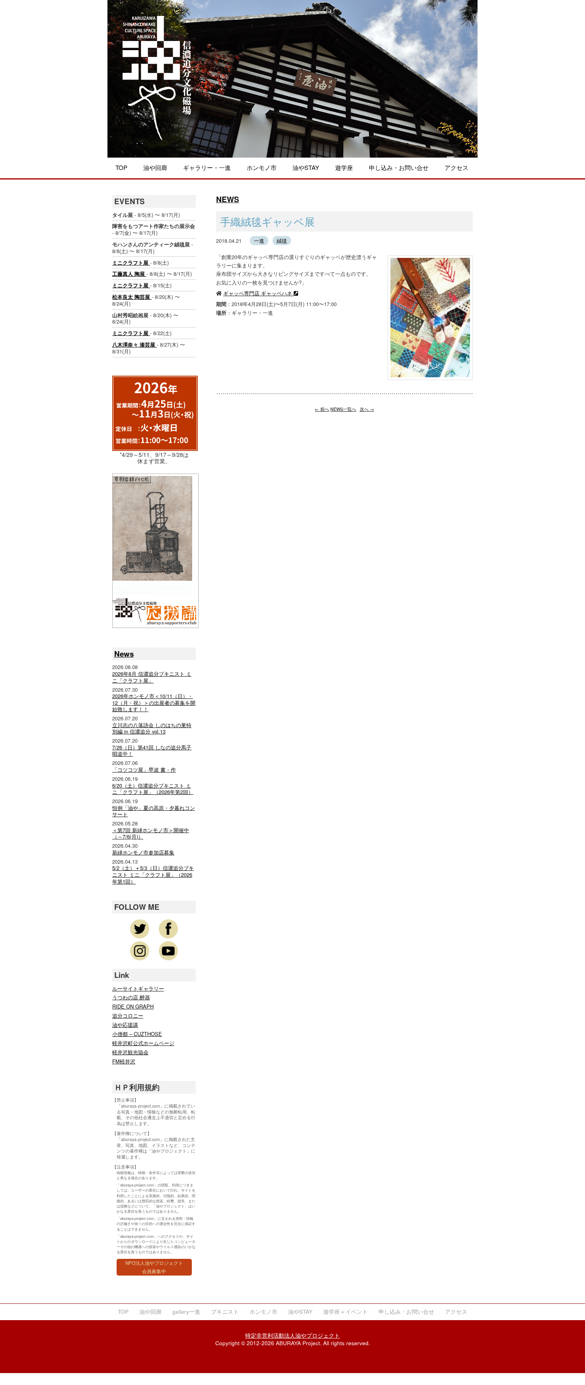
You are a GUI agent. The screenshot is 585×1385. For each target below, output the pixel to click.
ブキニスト (225, 1311)
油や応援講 (125, 1024)
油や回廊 (155, 167)
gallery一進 (186, 1311)
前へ (322, 409)
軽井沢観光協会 (130, 1052)
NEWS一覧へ (343, 409)
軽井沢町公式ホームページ (143, 1043)
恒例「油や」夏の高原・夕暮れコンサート (153, 811)
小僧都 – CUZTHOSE (137, 1034)
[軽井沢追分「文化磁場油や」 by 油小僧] (168, 950)
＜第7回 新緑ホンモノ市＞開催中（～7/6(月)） (150, 833)
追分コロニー (127, 1015)
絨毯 (282, 240)
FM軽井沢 (123, 1061)
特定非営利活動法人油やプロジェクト (292, 1335)
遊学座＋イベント (345, 1311)
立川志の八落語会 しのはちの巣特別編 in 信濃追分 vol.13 (151, 728)
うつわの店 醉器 (131, 997)
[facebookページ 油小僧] (168, 928)
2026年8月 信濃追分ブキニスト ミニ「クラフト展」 (151, 677)
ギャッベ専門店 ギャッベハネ (258, 293)
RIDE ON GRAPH (133, 1006)
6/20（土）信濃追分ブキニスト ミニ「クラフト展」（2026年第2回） (152, 789)
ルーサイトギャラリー (138, 988)
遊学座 (344, 167)
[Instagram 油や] (139, 950)
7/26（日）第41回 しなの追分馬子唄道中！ (151, 750)
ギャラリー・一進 (207, 167)
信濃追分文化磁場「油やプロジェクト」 (157, 78)
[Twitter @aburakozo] (139, 928)
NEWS (227, 199)
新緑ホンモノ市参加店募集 (143, 852)
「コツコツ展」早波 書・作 (144, 769)
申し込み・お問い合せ (399, 167)
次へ (367, 409)
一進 (259, 240)
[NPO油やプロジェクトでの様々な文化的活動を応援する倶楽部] (155, 622)
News (124, 653)
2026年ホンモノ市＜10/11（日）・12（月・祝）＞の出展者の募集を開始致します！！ (153, 702)
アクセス (456, 167)
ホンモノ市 (262, 167)
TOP (121, 167)
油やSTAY (305, 167)
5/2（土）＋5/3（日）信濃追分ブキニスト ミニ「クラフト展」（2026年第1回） (153, 874)
